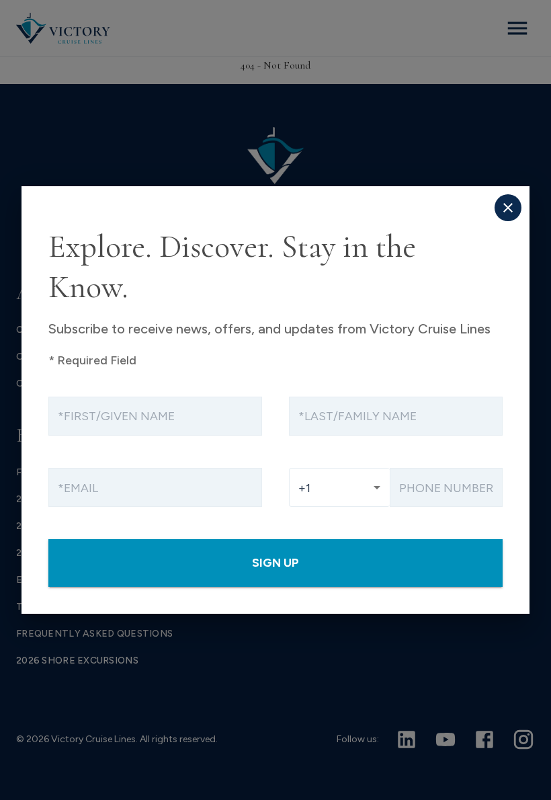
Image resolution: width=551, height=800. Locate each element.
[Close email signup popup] (508, 207)
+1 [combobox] (304, 488)
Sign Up (275, 562)
